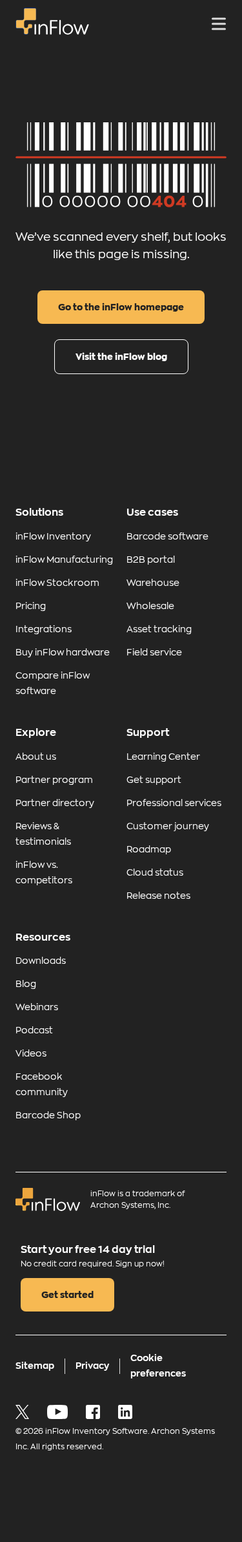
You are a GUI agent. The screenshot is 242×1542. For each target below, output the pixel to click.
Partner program (54, 779)
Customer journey (167, 826)
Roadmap (148, 849)
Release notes (158, 895)
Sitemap (34, 1365)
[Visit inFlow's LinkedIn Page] (125, 1416)
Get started (67, 1294)
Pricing (30, 605)
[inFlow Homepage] (52, 31)
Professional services (173, 802)
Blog (25, 983)
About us (35, 756)
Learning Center (163, 756)
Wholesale (150, 605)
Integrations (43, 629)
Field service (154, 652)
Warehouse (152, 582)
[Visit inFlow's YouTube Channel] (58, 1416)
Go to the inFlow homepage (121, 307)
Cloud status (154, 872)
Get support (153, 779)
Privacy (92, 1365)
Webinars (36, 1006)
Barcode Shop (48, 1115)
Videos (30, 1053)
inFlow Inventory (53, 536)
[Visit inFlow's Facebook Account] (94, 1416)
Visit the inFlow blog (121, 356)
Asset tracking (159, 629)
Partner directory (54, 802)
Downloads (40, 960)
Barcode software (167, 536)
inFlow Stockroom (57, 582)
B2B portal (150, 559)
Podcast (34, 1030)
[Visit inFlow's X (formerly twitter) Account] (23, 1416)
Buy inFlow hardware (62, 652)
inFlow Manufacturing (64, 559)
